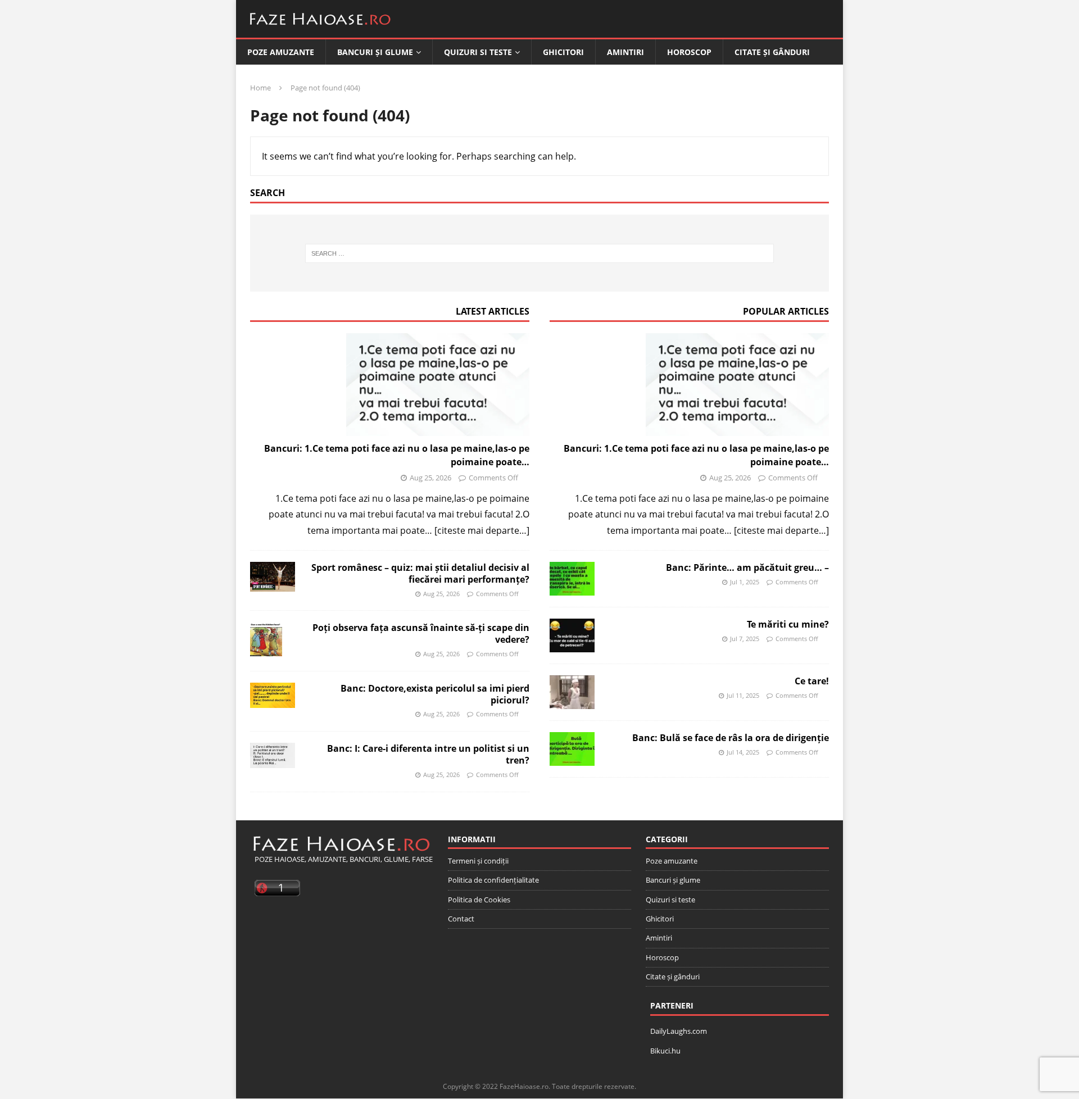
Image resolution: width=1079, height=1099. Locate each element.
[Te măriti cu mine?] (572, 635)
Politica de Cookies (479, 899)
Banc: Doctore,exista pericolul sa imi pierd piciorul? (435, 694)
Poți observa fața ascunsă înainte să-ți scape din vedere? (420, 633)
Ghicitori (563, 52)
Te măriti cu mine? (788, 624)
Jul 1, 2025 (744, 582)
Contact (461, 919)
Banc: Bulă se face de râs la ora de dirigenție (730, 738)
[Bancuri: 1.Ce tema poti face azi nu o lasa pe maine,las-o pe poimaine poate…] (389, 384)
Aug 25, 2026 (430, 478)
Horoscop (689, 52)
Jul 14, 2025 (743, 752)
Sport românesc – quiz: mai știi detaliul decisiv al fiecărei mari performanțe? (420, 573)
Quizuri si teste (478, 52)
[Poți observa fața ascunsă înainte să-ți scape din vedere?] (266, 639)
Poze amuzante (280, 52)
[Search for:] (539, 253)
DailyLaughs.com (678, 1031)
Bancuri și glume (375, 52)
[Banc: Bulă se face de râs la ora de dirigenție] (572, 749)
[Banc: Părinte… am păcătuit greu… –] (572, 579)
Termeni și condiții (478, 861)
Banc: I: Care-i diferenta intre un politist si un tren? (428, 754)
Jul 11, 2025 (743, 695)
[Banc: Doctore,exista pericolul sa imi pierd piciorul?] (272, 695)
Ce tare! (812, 681)
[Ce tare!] (572, 692)
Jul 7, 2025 (744, 638)
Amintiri (625, 52)
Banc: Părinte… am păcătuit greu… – (747, 567)
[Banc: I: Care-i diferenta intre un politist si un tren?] (272, 755)
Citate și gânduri (772, 52)
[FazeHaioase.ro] (320, 29)
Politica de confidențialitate (493, 880)
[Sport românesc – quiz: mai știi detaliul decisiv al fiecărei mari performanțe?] (272, 577)
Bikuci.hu (665, 1051)
